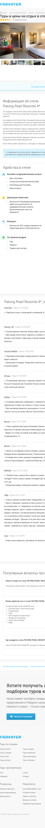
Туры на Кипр (5, 760)
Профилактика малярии (32, 804)
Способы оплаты (29, 793)
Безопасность (5, 796)
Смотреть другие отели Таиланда (15, 666)
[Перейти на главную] (10, 737)
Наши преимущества (8, 793)
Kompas (26, 776)
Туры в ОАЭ (4, 756)
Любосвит (4, 776)
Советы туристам (29, 796)
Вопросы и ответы (30, 800)
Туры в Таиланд (29, 760)
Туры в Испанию (29, 753)
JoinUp (25, 773)
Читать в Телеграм (23, 716)
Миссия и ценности (7, 789)
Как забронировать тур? (32, 789)
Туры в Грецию (28, 749)
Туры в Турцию (5, 753)
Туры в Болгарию (29, 756)
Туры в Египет (5, 749)
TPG (1, 773)
